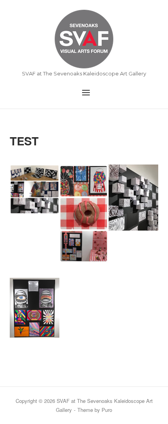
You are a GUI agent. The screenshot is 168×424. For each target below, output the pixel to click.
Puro (107, 409)
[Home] (84, 39)
